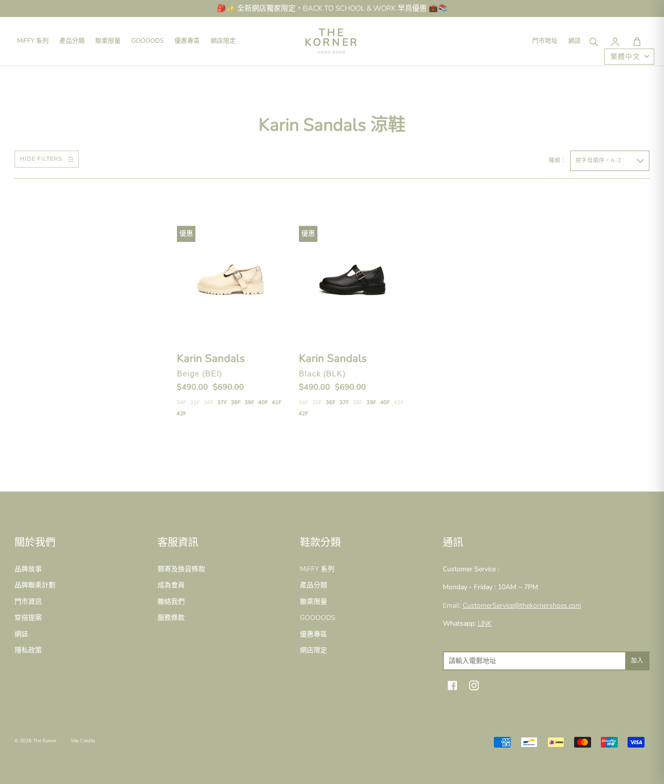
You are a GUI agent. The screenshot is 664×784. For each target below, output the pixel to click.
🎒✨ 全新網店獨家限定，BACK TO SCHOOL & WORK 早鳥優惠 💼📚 (332, 8)
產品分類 (72, 40)
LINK (485, 623)
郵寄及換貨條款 (181, 569)
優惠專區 (187, 40)
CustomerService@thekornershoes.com (522, 605)
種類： (558, 160)
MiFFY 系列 (33, 40)
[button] (637, 41)
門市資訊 (28, 601)
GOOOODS (147, 40)
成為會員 (171, 585)
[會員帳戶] (615, 41)
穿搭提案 (28, 617)
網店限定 (223, 40)
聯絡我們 (171, 601)
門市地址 (545, 40)
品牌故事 (28, 569)
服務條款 (171, 617)
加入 (637, 661)
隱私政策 (28, 650)
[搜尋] (593, 41)
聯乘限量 (108, 40)
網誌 (574, 40)
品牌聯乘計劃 (35, 585)
